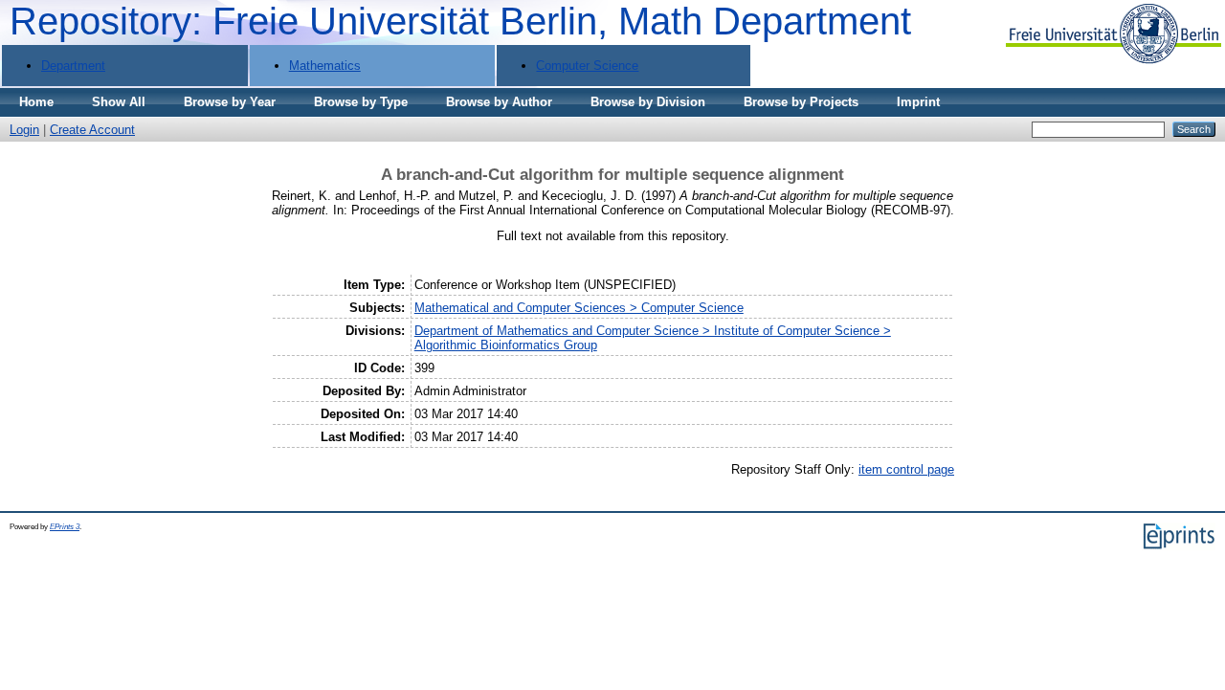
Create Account (92, 129)
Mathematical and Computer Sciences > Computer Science (579, 307)
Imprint (918, 102)
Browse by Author (499, 102)
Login (24, 129)
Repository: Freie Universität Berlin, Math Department (460, 21)
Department (73, 65)
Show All (118, 102)
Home (36, 102)
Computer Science (587, 65)
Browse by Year (230, 102)
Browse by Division (647, 102)
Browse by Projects (801, 102)
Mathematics (325, 65)
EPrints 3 (64, 527)
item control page (906, 469)
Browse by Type (361, 102)
